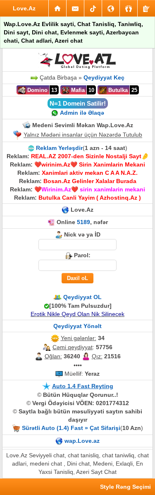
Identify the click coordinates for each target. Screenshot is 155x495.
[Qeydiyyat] (146, 8)
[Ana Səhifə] (57, 8)
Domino (37, 90)
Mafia (77, 90)
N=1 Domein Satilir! (78, 103)
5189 (83, 222)
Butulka (117, 90)
